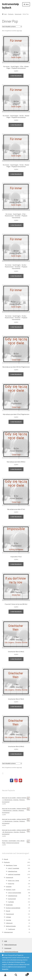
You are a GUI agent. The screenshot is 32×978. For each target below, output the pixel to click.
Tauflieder (11, 902)
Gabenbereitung (12, 871)
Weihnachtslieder (11, 926)
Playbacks (11, 14)
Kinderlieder (9, 905)
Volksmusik (9, 923)
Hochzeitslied (12, 899)
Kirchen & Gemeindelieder (13, 908)
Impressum (7, 948)
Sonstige (8, 920)
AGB (5, 941)
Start (5, 14)
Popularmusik (10, 914)
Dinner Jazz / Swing (13, 880)
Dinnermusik (18, 14)
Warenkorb (24, 973)
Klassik (6, 859)
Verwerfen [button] (5, 969)
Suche (16, 975)
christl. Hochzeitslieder (14, 892)
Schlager (8, 917)
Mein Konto (5, 975)
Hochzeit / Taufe (10, 889)
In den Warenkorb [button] (16, 76)
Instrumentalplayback (10, 5)
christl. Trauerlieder (13, 868)
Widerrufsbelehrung (10, 945)
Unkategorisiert (8, 932)
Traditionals (11, 929)
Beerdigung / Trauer (11, 865)
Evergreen (8, 886)
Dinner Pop (11, 883)
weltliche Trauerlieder (14, 874)
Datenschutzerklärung (11, 951)
